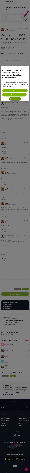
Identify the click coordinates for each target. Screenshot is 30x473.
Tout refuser (14, 94)
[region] (15, 83)
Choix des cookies (15, 98)
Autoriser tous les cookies (15, 90)
